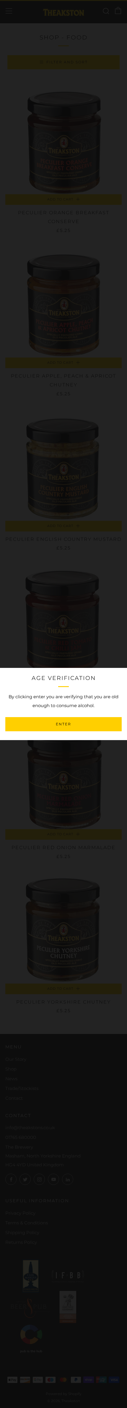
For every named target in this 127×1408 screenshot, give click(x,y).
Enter (63, 724)
